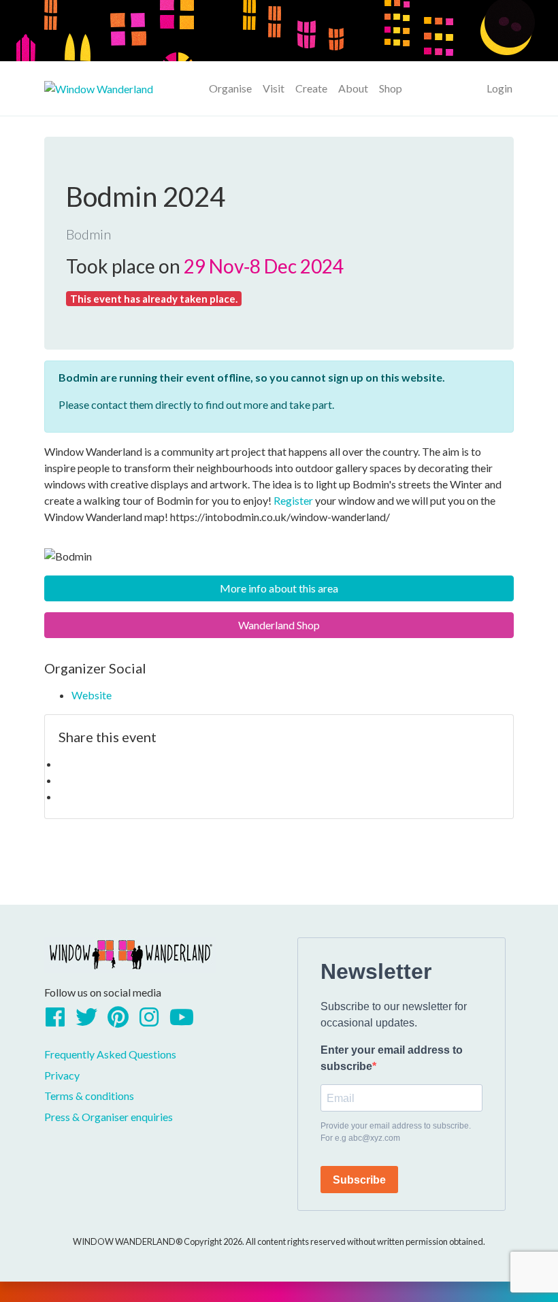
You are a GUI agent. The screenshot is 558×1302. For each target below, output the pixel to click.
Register (293, 500)
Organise (230, 88)
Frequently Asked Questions (110, 1054)
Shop (390, 88)
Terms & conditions (89, 1095)
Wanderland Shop (279, 624)
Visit (273, 88)
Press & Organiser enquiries (108, 1116)
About (353, 88)
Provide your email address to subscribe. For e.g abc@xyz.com (396, 1132)
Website (91, 694)
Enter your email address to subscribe (392, 1058)
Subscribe (359, 1180)
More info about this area (279, 588)
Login (499, 88)
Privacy (62, 1075)
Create (311, 88)
